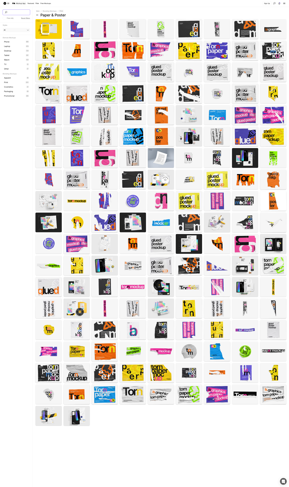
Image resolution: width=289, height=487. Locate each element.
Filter (37, 3)
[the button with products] (6, 3)
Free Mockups (45, 3)
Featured (31, 3)
